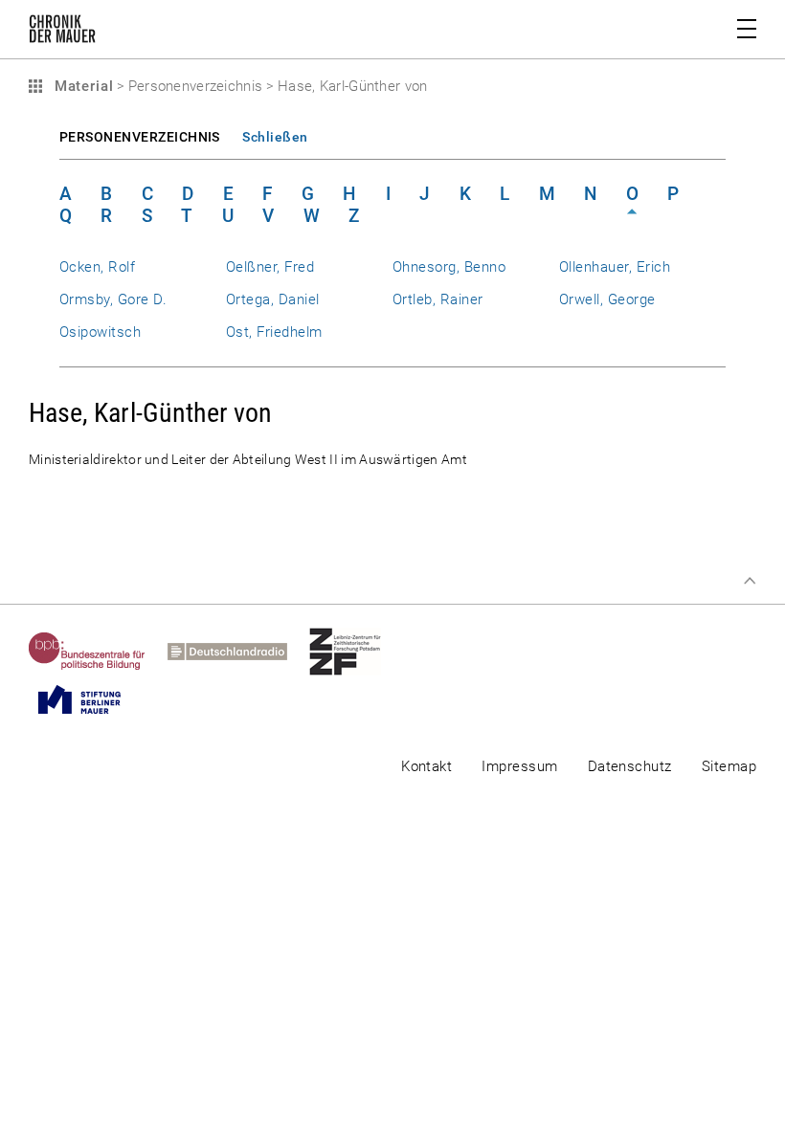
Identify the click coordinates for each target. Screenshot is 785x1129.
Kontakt (426, 766)
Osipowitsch (100, 332)
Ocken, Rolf (97, 267)
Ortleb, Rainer (437, 299)
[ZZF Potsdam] (356, 651)
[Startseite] (62, 32)
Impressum (519, 766)
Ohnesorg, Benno (448, 267)
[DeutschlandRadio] (238, 651)
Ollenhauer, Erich (614, 267)
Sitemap (729, 766)
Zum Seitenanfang (749, 581)
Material (81, 86)
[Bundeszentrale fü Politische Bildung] (98, 651)
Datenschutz (630, 766)
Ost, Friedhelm (274, 332)
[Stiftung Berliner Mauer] (90, 699)
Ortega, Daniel (273, 299)
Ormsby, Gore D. (113, 299)
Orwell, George (607, 299)
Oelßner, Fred (270, 267)
